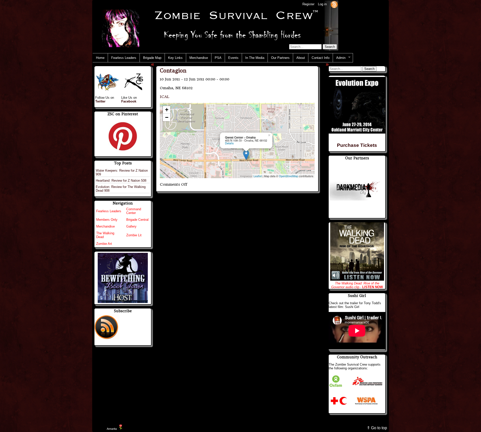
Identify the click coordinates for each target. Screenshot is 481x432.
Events (233, 58)
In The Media (254, 58)
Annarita (112, 428)
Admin (339, 58)
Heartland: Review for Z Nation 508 (121, 180)
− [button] (166, 117)
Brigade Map (152, 58)
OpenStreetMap (288, 176)
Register (308, 4)
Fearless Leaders (123, 58)
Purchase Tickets (357, 145)
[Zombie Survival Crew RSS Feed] (334, 4)
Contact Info (320, 58)
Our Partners (280, 58)
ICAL (164, 96)
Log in (322, 4)
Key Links (175, 58)
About (300, 58)
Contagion (173, 70)
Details (229, 143)
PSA (218, 58)
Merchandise (198, 58)
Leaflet (258, 176)
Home (100, 58)
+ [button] (166, 109)
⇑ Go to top (377, 428)
